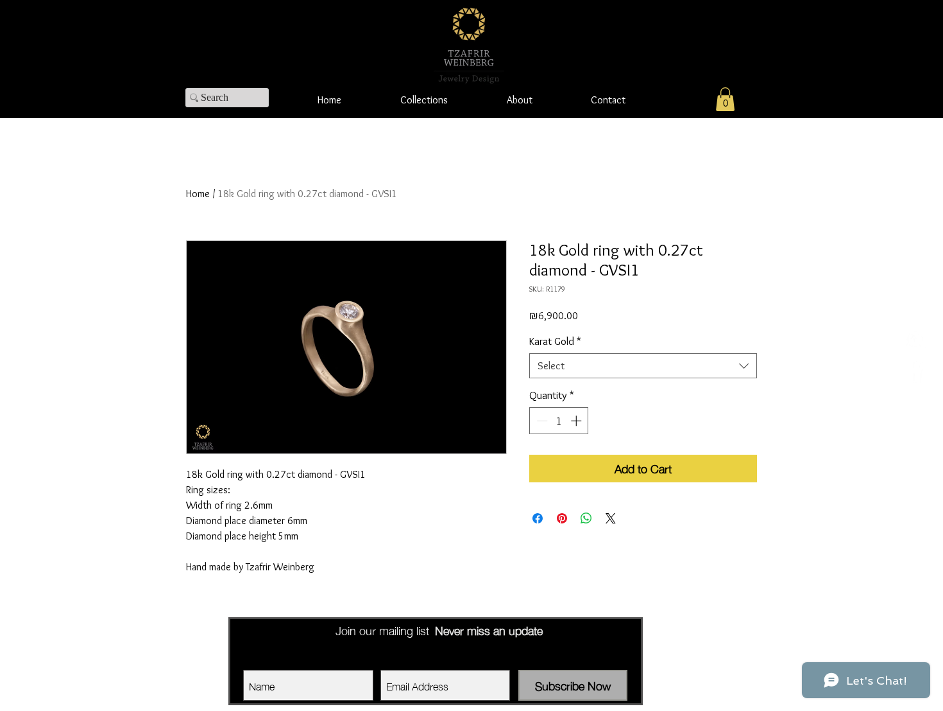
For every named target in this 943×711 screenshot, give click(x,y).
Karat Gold (555, 341)
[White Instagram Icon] (915, 339)
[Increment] (577, 421)
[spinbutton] (559, 421)
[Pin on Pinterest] (562, 518)
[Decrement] (540, 421)
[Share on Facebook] (537, 518)
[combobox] (643, 365)
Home (198, 194)
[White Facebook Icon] (915, 371)
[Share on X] (610, 518)
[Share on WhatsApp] (586, 518)
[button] (725, 99)
